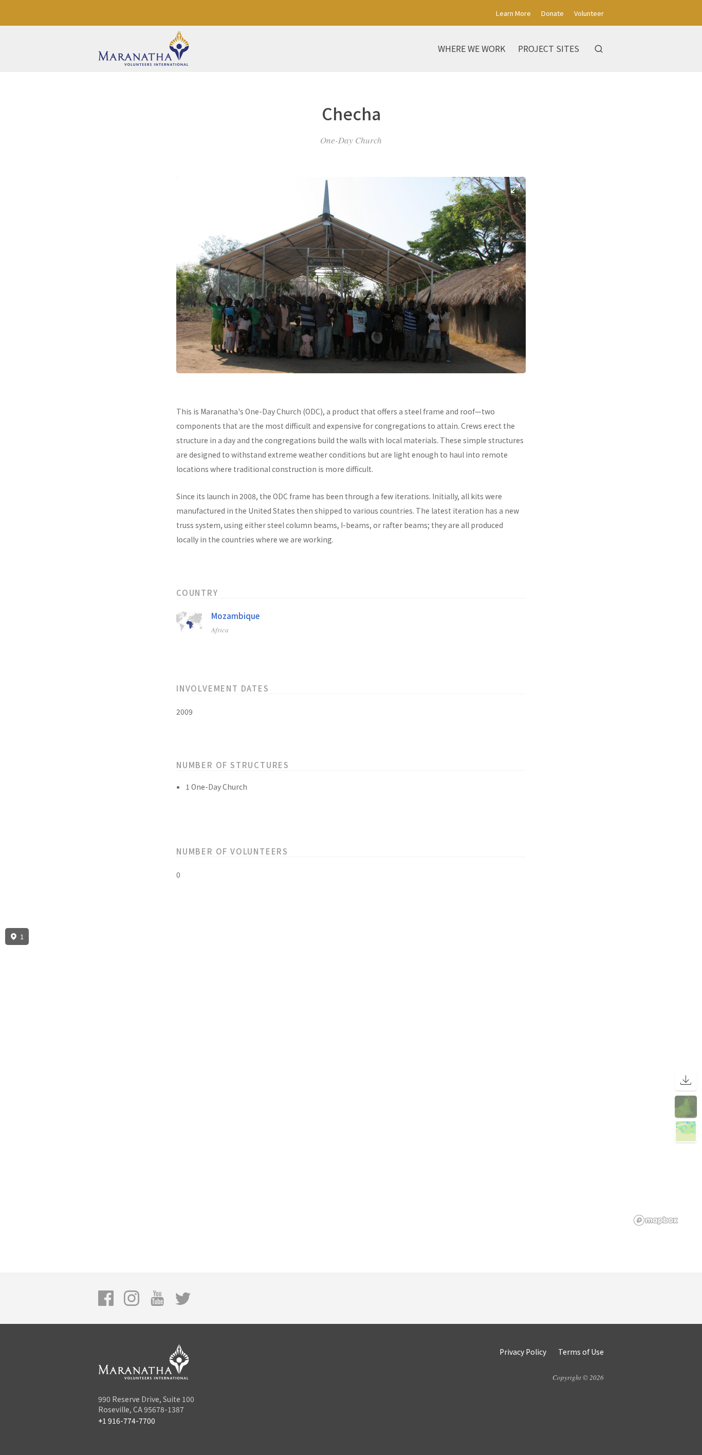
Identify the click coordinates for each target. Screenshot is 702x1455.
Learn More (513, 13)
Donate (552, 13)
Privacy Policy (523, 1352)
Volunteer (589, 13)
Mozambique (235, 615)
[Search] (599, 49)
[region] (351, 1077)
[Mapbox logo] (655, 1220)
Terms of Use (581, 1352)
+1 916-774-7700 (126, 1420)
